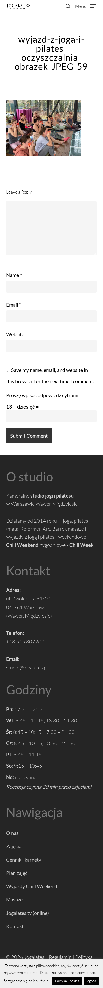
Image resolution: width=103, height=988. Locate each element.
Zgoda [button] (91, 981)
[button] (85, 5)
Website (15, 334)
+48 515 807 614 (25, 641)
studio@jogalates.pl (27, 667)
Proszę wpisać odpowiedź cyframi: (43, 395)
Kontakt (15, 926)
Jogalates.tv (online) (27, 913)
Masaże (14, 899)
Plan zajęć (17, 873)
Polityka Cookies (67, 981)
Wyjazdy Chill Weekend (31, 886)
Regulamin (60, 957)
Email (13, 305)
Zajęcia (14, 846)
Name (14, 275)
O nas (12, 833)
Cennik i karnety (23, 859)
